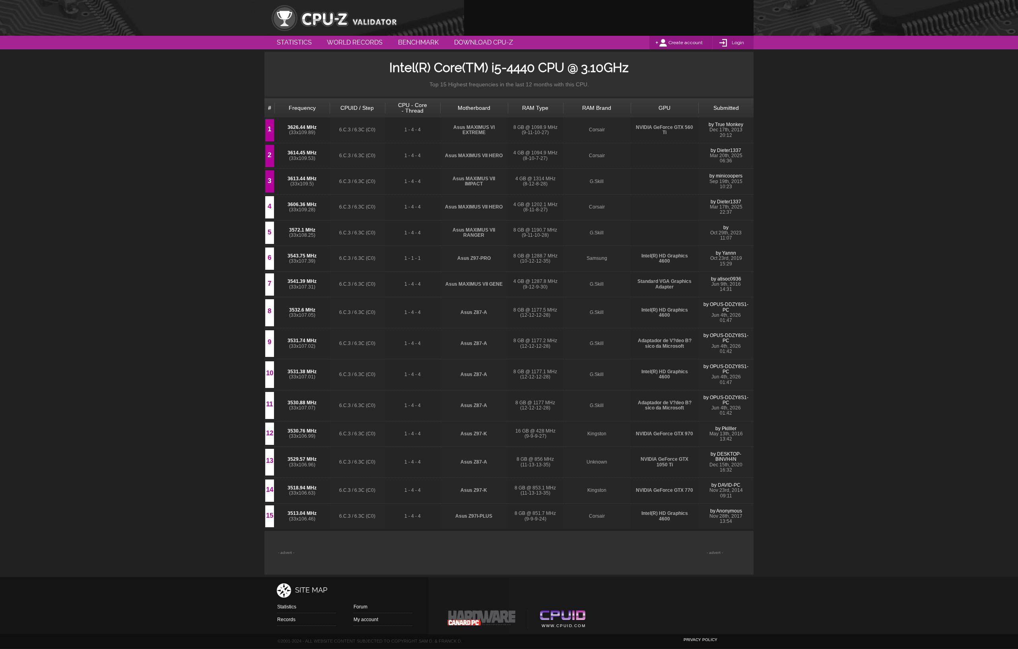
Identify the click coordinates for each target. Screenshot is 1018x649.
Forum (360, 607)
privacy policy (700, 639)
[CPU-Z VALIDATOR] (334, 18)
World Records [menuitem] (355, 42)
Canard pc (481, 620)
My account (366, 619)
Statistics (286, 607)
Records (286, 619)
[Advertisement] (609, 18)
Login (738, 42)
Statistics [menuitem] (294, 42)
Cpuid (562, 620)
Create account (685, 42)
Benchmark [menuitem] (418, 42)
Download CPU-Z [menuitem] (483, 42)
